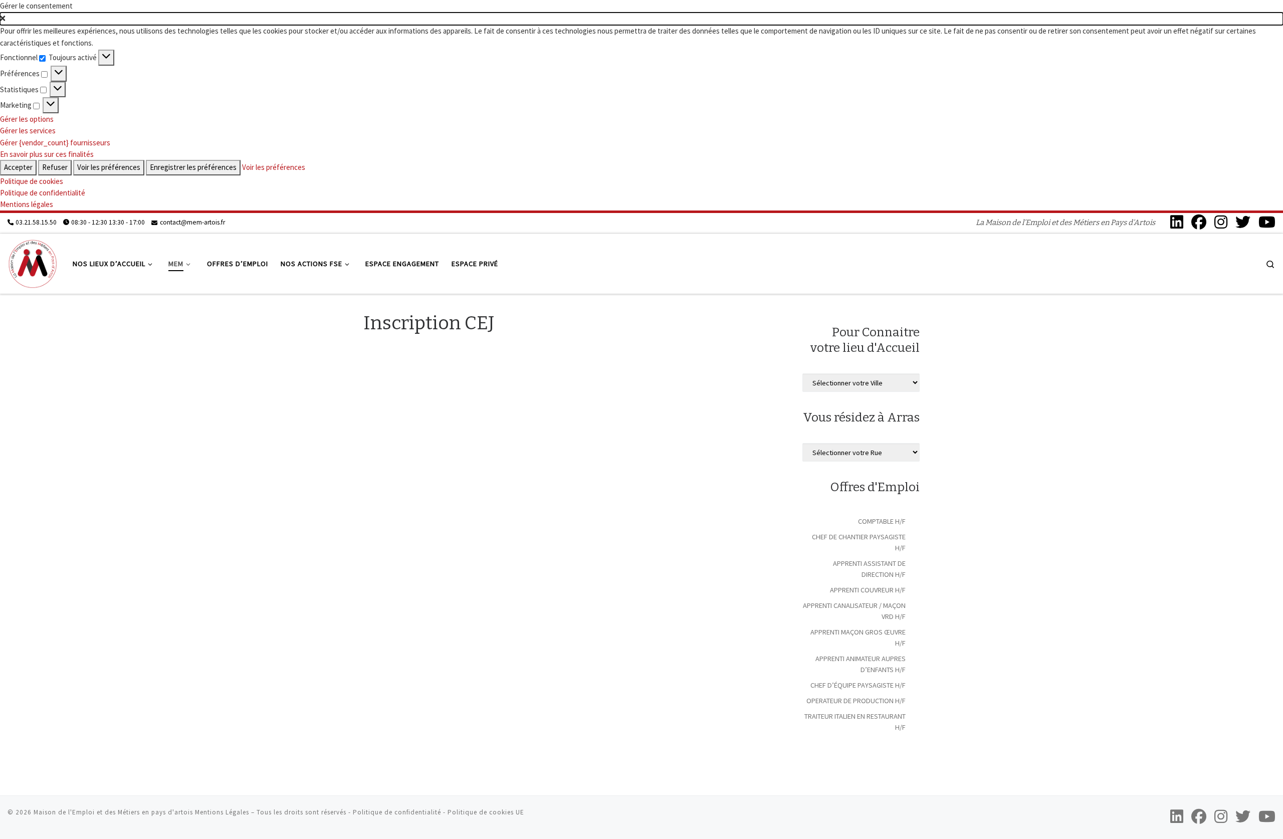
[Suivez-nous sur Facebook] (1198, 222)
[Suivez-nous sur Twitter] (1242, 222)
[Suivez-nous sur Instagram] (1220, 222)
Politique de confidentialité (42, 192)
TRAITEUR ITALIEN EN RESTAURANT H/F (855, 722)
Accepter (18, 167)
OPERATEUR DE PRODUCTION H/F (856, 700)
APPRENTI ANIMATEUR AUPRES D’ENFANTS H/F (860, 664)
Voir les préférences (108, 167)
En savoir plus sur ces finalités (47, 154)
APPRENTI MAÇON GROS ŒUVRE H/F (858, 637)
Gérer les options (27, 119)
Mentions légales (26, 204)
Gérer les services (28, 130)
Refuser (55, 167)
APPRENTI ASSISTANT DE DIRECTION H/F (869, 569)
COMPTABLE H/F (882, 521)
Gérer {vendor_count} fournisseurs (55, 142)
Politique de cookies (31, 181)
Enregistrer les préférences (193, 167)
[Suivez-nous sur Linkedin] (1176, 222)
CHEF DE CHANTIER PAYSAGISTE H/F (859, 542)
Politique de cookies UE (486, 812)
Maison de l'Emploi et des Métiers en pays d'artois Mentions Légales (141, 812)
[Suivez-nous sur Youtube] (1266, 222)
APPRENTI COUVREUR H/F (868, 589)
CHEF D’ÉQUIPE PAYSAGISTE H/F (858, 685)
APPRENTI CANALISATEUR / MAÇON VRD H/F (854, 611)
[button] (641, 19)
